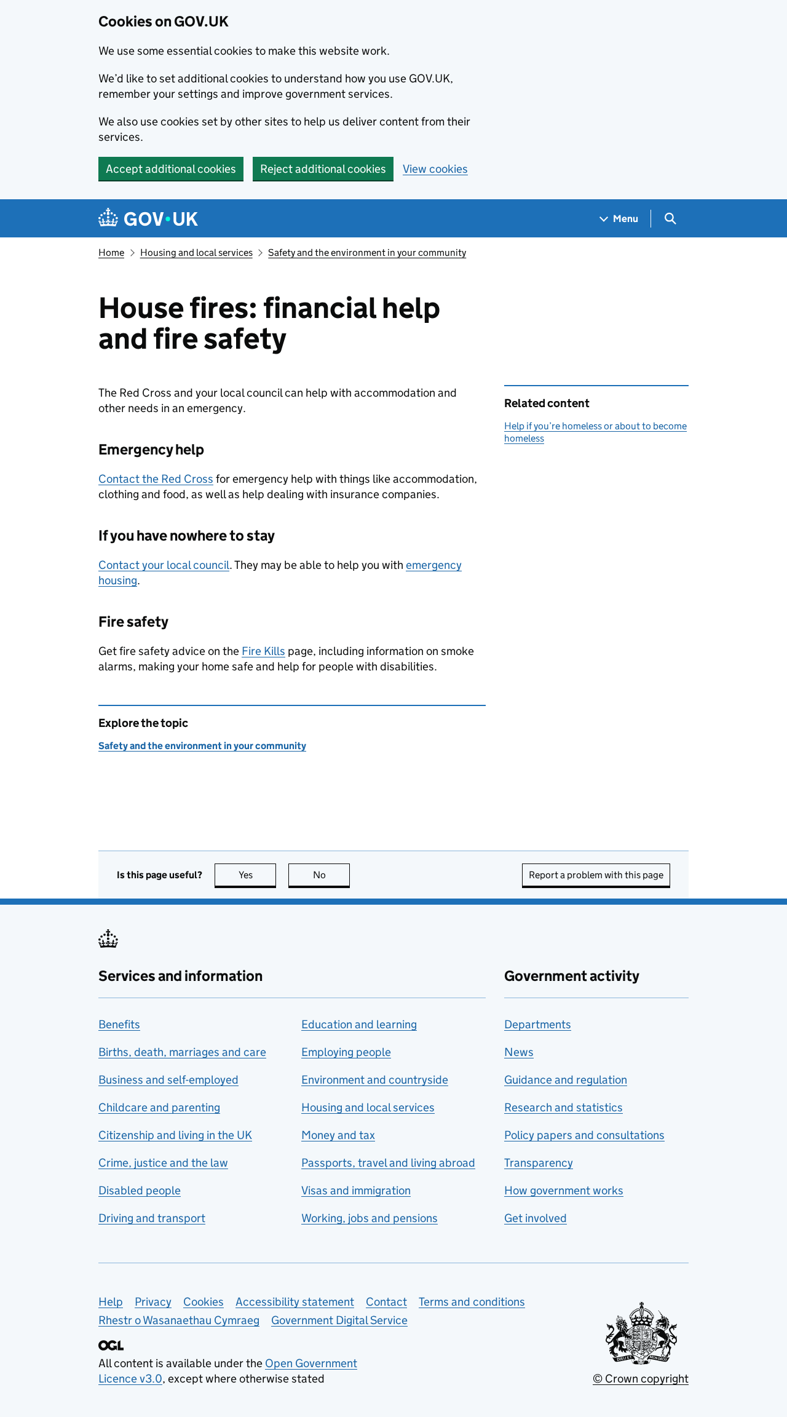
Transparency (538, 1163)
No (331, 875)
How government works (563, 1190)
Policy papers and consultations (584, 1135)
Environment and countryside (374, 1080)
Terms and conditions (472, 1302)
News (519, 1052)
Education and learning (359, 1024)
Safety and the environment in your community (367, 252)
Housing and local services (196, 252)
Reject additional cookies (323, 169)
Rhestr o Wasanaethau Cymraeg (178, 1320)
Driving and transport (151, 1218)
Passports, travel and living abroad (388, 1163)
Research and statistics (563, 1107)
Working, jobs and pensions (369, 1218)
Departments (537, 1024)
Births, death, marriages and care (182, 1052)
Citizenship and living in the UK (175, 1135)
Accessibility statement (294, 1302)
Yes (257, 875)
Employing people (346, 1052)
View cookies (435, 169)
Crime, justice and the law (163, 1163)
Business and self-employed (168, 1080)
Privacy (153, 1302)
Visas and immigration (356, 1190)
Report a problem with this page (596, 875)
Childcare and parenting (159, 1107)
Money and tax (338, 1135)
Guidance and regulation (565, 1080)
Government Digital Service (339, 1320)
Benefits (119, 1024)
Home (111, 252)
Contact (386, 1302)
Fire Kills (263, 651)
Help (110, 1302)
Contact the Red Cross (155, 479)
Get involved (535, 1218)
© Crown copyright (641, 1378)
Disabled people (139, 1190)
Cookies (203, 1302)
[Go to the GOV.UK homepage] (148, 218)
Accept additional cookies (171, 169)
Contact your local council (163, 565)
